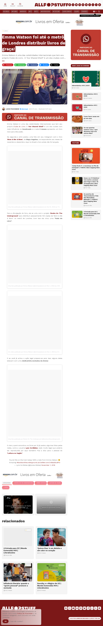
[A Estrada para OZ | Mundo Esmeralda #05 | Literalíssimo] (18, 537)
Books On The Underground (23, 483)
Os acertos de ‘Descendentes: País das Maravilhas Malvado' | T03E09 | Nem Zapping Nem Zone (91, 198)
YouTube (57, 11)
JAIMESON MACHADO (82, 618)
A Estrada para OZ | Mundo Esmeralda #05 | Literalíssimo (15, 550)
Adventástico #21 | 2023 (90, 106)
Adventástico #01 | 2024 (81, 85)
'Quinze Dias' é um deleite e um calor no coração (49, 549)
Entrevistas (46, 11)
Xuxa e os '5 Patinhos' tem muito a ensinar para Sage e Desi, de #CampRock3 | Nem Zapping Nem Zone (91, 181)
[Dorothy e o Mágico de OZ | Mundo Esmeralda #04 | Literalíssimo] (51, 572)
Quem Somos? (67, 11)
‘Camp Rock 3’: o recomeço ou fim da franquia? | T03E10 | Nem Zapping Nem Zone (86, 167)
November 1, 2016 (48, 465)
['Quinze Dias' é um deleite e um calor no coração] (51, 537)
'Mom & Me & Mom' (15, 139)
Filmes (15, 11)
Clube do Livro (19, 126)
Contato (84, 11)
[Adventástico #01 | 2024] (86, 79)
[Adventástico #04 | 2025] (77, 96)
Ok (6, 621)
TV (30, 11)
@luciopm (24, 109)
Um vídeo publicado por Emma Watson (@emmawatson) (26, 352)
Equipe (76, 11)
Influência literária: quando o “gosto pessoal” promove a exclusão (16, 585)
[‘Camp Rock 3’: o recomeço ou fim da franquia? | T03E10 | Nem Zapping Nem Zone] (86, 156)
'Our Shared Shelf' (36, 126)
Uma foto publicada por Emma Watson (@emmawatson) (26, 207)
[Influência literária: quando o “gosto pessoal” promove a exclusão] (18, 572)
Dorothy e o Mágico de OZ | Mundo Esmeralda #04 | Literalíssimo (49, 585)
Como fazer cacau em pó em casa (91, 117)
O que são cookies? (16, 621)
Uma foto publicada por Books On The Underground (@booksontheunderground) (34, 439)
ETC (37, 11)
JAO (99, 618)
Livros (7, 11)
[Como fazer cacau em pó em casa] (77, 119)
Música (23, 11)
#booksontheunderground (27, 462)
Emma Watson (41, 483)
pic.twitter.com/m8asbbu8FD (49, 462)
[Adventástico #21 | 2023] (77, 107)
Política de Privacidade (25, 613)
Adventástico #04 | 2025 (91, 95)
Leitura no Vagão (55, 483)
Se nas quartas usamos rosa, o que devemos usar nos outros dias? (91, 130)
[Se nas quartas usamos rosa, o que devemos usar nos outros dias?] (77, 130)
